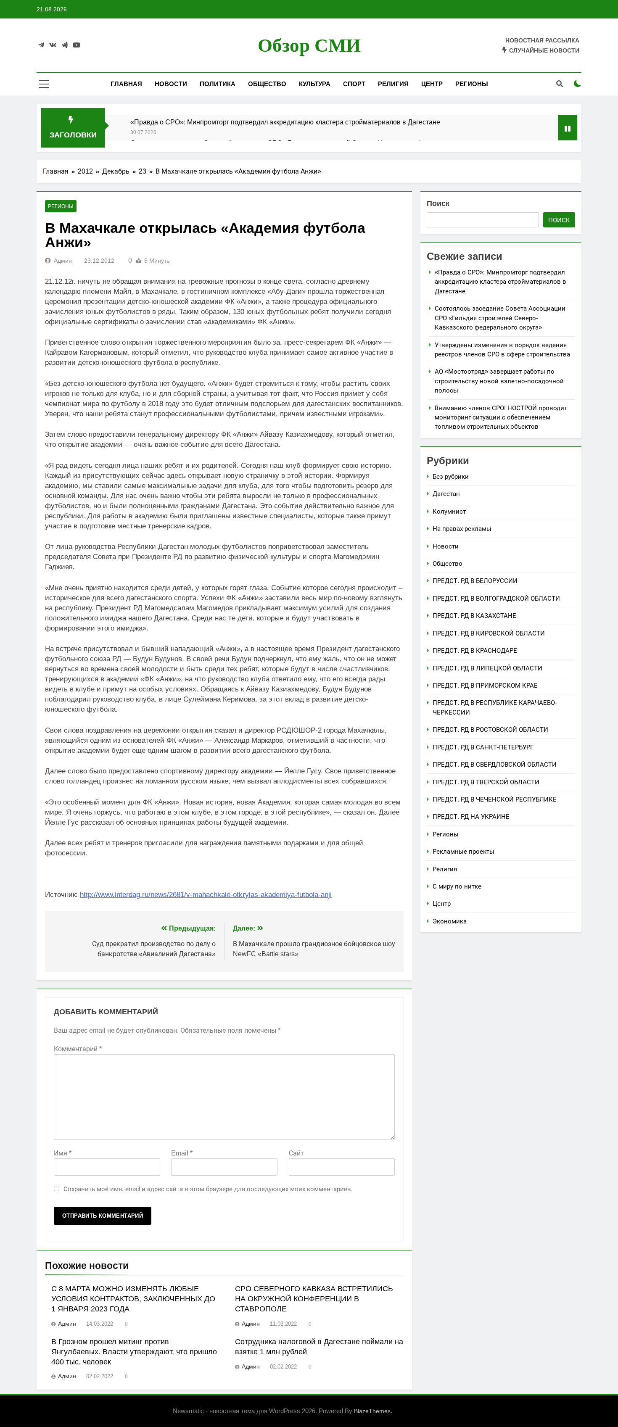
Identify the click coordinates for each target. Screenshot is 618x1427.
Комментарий (78, 1048)
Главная (126, 83)
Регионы (471, 83)
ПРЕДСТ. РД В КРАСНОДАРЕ (475, 650)
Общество (267, 83)
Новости (171, 83)
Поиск (438, 203)
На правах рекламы (462, 528)
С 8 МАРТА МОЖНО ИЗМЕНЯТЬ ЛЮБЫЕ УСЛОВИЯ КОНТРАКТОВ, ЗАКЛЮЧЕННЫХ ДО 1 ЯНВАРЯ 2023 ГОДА (133, 1299)
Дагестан (446, 493)
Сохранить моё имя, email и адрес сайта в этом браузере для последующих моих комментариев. (208, 1188)
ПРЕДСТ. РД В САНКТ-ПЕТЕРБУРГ (483, 747)
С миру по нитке (457, 886)
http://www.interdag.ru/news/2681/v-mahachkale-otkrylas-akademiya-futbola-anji (206, 895)
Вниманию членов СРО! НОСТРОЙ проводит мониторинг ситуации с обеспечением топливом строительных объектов (501, 417)
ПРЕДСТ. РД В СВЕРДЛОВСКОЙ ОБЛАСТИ (495, 764)
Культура (314, 83)
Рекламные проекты (463, 851)
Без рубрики (451, 476)
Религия (393, 83)
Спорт (354, 83)
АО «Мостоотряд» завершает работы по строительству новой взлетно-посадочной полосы (499, 381)
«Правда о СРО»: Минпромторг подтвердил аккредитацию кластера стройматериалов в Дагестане (285, 122)
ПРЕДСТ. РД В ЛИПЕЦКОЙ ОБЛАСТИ (487, 668)
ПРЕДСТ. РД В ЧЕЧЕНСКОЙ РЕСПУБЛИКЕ (495, 799)
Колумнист (449, 511)
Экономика (450, 921)
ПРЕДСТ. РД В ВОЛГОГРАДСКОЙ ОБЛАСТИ (496, 598)
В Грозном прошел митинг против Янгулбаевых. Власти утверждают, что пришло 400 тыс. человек (134, 1351)
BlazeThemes (372, 1411)
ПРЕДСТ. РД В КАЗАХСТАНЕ (474, 615)
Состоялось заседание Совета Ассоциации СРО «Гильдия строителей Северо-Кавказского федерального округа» (500, 318)
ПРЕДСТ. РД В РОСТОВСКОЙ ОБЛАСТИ (490, 729)
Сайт (296, 1153)
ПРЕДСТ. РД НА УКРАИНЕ (471, 816)
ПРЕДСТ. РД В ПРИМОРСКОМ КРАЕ (485, 685)
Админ (63, 260)
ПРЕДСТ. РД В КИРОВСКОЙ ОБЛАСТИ (489, 633)
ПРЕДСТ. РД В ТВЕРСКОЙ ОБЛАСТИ (486, 782)
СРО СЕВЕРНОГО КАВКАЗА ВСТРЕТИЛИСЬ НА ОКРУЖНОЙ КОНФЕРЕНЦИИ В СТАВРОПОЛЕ (314, 1299)
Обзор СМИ (309, 45)
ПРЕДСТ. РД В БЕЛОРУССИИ (475, 580)
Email (182, 1153)
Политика (217, 83)
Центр (432, 83)
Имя (62, 1153)
